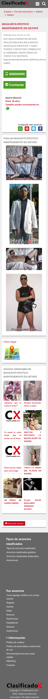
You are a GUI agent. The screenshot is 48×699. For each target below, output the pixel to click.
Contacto (10, 665)
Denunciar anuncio (15, 523)
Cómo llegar (9, 341)
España (7, 12)
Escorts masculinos (23, 12)
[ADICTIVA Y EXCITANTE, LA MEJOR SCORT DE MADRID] (33, 422)
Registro (10, 603)
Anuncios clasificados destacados (22, 556)
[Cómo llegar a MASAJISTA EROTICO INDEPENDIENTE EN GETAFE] (12, 353)
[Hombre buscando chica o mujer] (33, 394)
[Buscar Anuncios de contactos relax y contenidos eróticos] (44, 4)
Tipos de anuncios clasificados (20, 548)
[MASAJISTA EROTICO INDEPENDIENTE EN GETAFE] (7, 108)
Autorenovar (12, 560)
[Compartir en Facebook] (40, 128)
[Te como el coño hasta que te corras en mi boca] (13, 416)
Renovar (10, 615)
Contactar (16, 85)
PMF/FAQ (11, 661)
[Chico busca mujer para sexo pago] (13, 451)
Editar (9, 611)
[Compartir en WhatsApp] (20, 128)
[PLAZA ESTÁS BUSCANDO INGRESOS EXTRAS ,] (33, 484)
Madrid (39, 12)
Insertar (9, 607)
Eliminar (10, 627)
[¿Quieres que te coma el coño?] (13, 394)
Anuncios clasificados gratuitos (21, 552)
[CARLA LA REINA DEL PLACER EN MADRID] (33, 458)
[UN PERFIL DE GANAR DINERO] (13, 489)
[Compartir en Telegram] (33, 128)
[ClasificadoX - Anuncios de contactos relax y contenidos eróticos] (24, 685)
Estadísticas (12, 623)
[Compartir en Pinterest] (27, 128)
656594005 (16, 74)
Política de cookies (15, 642)
